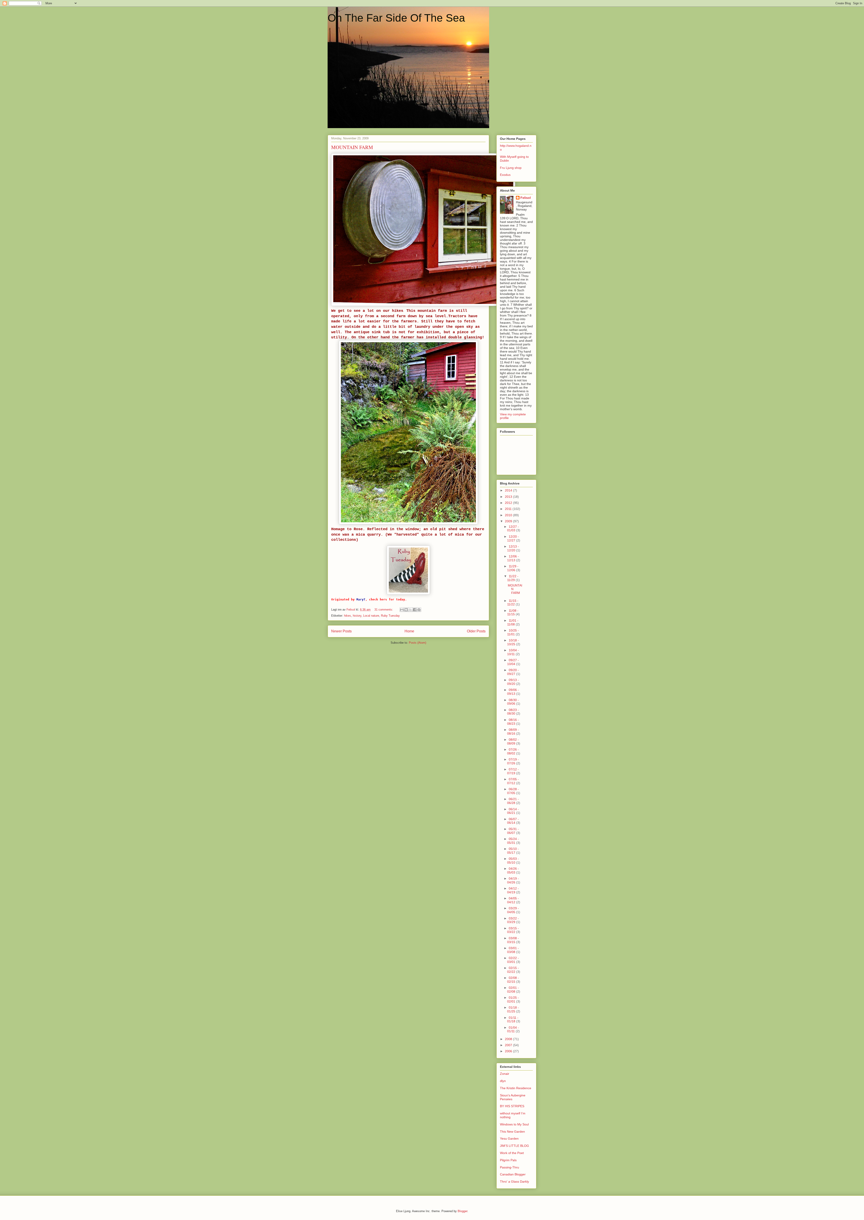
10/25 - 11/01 (513, 632)
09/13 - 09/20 (513, 682)
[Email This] (402, 609)
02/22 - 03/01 (513, 960)
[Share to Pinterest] (419, 609)
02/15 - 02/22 (513, 969)
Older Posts (476, 631)
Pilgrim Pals (508, 1160)
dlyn (503, 1081)
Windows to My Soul (514, 1124)
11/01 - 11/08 (512, 622)
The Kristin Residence (515, 1088)
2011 (509, 509)
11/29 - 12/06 (512, 568)
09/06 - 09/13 (513, 691)
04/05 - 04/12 (513, 900)
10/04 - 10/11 (513, 652)
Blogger (462, 1211)
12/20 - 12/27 (513, 538)
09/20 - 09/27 (513, 672)
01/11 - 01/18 (512, 1019)
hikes (347, 615)
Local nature (371, 615)
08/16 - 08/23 (513, 721)
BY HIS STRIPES (512, 1106)
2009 (509, 521)
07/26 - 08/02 (513, 751)
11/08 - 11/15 (512, 612)
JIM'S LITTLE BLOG (514, 1146)
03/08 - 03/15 (513, 940)
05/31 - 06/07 (513, 831)
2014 (509, 490)
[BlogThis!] (406, 609)
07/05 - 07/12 (513, 781)
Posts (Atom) (417, 642)
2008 (509, 1039)
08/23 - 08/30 (513, 711)
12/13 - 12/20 (513, 548)
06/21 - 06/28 (513, 801)
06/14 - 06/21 (513, 811)
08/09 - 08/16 (513, 731)
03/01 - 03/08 (513, 950)
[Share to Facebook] (414, 609)
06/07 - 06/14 (513, 821)
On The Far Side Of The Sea (396, 18)
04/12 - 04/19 (513, 890)
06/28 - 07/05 (513, 791)
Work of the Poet (512, 1153)
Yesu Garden (509, 1138)
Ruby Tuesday (390, 615)
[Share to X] (410, 609)
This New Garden (512, 1131)
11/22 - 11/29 (512, 578)
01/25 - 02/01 (513, 999)
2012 (509, 503)
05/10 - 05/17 (513, 850)
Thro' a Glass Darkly (514, 1181)
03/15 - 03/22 (513, 930)
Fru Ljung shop (511, 168)
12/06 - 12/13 (513, 558)
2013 (509, 496)
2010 (509, 515)
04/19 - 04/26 (513, 880)
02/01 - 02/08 (513, 989)
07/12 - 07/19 (513, 771)
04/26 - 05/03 (513, 870)
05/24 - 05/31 (513, 840)
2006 (509, 1051)
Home (409, 631)
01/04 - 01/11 (513, 1029)
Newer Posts (341, 631)
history (357, 615)
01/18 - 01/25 (513, 1009)
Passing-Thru (509, 1167)
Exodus (505, 175)
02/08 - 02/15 (513, 979)
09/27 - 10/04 (513, 662)
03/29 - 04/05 (513, 910)
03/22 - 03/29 (513, 920)
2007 (509, 1045)
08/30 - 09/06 (513, 702)
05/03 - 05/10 (513, 860)
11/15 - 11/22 (512, 602)
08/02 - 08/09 (513, 741)
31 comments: (384, 609)
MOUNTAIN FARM (352, 147)
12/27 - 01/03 (513, 528)
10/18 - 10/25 (513, 642)
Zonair (504, 1073)
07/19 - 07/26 (513, 761)
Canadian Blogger (513, 1174)
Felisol (525, 197)
